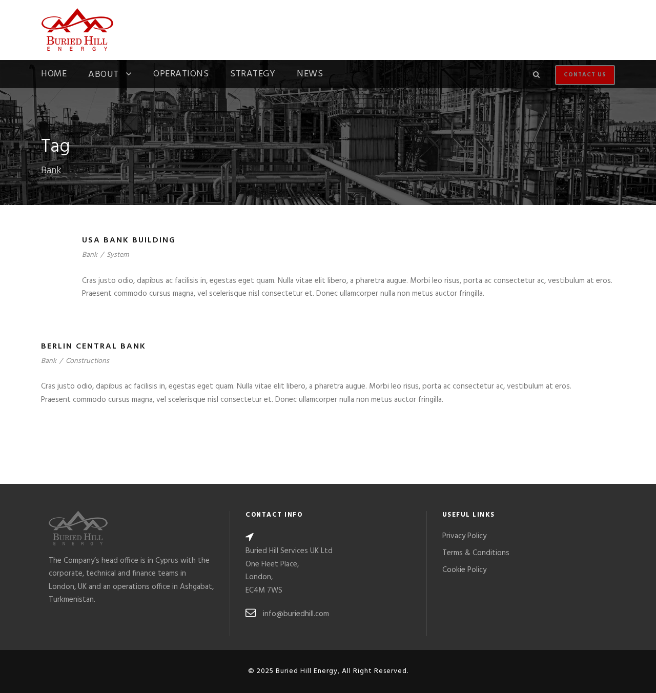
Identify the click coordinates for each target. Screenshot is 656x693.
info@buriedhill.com (296, 614)
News (310, 75)
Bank (89, 255)
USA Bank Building (129, 240)
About (103, 75)
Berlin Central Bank (93, 346)
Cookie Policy (464, 570)
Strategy (252, 75)
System (118, 255)
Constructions (87, 361)
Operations (181, 75)
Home (54, 75)
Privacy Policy (464, 536)
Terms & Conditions (475, 553)
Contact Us (585, 74)
